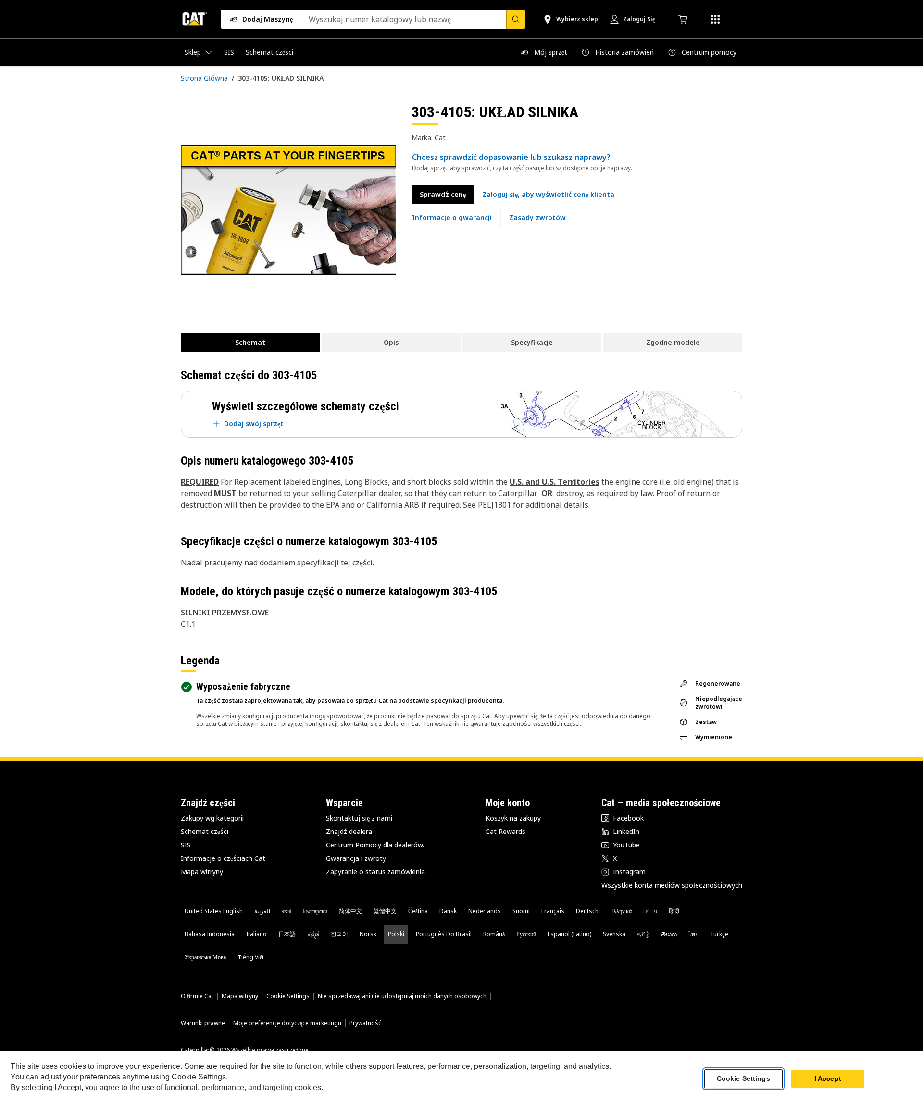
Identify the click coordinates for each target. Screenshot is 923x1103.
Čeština (418, 911)
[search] (515, 19)
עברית (650, 911)
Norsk (368, 934)
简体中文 (350, 911)
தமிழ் (643, 934)
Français (552, 911)
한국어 (339, 934)
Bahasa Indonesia (210, 934)
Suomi (521, 911)
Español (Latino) (569, 934)
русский (526, 934)
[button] (548, 194)
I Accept (827, 1078)
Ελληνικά (621, 911)
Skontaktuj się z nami (359, 817)
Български (314, 911)
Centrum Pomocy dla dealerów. (375, 844)
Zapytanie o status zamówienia (375, 871)
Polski (396, 934)
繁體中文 (385, 911)
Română (494, 934)
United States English (214, 911)
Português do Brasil (444, 934)
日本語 (287, 934)
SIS (186, 844)
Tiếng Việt (250, 957)
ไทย (693, 934)
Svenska (614, 934)
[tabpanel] (288, 210)
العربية (262, 911)
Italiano (256, 934)
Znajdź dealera (349, 831)
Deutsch (587, 911)
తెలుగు (669, 934)
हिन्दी (674, 911)
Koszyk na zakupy (513, 817)
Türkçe (719, 934)
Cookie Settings (288, 996)
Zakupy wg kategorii (212, 817)
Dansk (448, 911)
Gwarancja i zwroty (356, 858)
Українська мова (205, 957)
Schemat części (204, 831)
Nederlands (484, 911)
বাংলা (286, 911)
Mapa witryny (202, 871)
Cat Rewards (505, 831)
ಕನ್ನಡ (313, 934)
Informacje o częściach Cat (223, 858)
